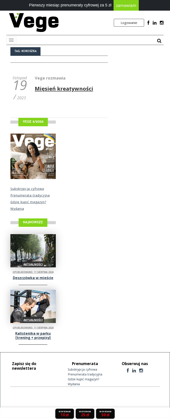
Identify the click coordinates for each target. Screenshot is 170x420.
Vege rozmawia (50, 78)
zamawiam (126, 5)
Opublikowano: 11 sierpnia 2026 (33, 272)
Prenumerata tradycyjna (30, 195)
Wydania (17, 208)
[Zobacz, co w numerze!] (33, 156)
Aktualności (33, 264)
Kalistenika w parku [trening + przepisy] (33, 335)
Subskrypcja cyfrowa (27, 189)
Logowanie (129, 22)
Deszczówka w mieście (33, 277)
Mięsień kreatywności (64, 88)
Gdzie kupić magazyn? (28, 202)
